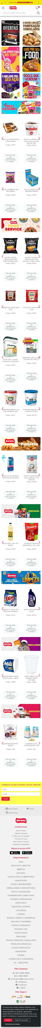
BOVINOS (21, 873)
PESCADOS (21, 936)
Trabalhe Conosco (21, 833)
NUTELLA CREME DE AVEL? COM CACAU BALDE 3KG (31, 141)
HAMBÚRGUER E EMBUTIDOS (21, 895)
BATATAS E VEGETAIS (21, 865)
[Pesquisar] (38, 13)
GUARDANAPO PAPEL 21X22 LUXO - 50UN (10, 677)
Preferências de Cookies (12, 1024)
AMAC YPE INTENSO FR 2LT (31, 610)
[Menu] (3, 8)
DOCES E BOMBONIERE (21, 884)
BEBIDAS (21, 869)
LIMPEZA (21, 914)
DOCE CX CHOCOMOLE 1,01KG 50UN (10, 140)
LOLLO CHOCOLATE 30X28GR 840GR (31, 190)
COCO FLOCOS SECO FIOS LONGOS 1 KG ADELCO (31, 478)
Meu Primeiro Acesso (21, 842)
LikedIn (22, 988)
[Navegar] (2, 138)
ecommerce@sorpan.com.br (22, 979)
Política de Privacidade (21, 836)
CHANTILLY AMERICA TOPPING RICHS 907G (10, 477)
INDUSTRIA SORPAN (21, 907)
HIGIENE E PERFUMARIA (21, 899)
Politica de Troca (21, 839)
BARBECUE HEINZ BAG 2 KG (10, 308)
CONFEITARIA (21, 880)
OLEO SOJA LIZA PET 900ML (10, 544)
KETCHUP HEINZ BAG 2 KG (31, 308)
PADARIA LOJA (21, 929)
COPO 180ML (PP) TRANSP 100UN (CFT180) (31, 678)
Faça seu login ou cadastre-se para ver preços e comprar (10, 158)
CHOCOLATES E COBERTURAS (21, 877)
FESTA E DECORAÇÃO (21, 892)
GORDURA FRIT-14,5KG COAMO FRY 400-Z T (31, 359)
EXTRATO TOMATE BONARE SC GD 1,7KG (31, 544)
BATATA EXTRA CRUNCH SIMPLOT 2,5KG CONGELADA (10, 259)
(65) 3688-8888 (21, 976)
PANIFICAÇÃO (21, 933)
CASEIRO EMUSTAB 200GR (10, 745)
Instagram (22, 982)
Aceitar (8, 1020)
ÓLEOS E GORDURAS (21, 925)
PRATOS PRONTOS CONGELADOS (21, 940)
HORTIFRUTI (21, 903)
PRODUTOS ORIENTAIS (21, 944)
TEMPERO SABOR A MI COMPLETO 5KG (31, 411)
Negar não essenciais (21, 1020)
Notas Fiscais (13, 813)
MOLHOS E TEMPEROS (21, 921)
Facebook (22, 985)
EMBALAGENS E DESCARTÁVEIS (21, 888)
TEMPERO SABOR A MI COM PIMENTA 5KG (10, 411)
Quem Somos (21, 831)
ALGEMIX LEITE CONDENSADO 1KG (31, 745)
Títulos (31, 809)
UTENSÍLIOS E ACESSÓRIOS (21, 959)
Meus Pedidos (13, 809)
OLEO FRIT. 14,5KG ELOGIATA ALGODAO (11, 360)
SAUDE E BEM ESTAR (21, 948)
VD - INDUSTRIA (21, 963)
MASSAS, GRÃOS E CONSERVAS (21, 918)
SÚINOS (21, 955)
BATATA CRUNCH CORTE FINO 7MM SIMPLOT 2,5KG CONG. (31, 259)
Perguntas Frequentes (21, 844)
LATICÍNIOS (21, 910)
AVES (21, 862)
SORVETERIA (21, 951)
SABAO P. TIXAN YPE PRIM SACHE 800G (10, 610)
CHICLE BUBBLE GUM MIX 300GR (10, 190)
